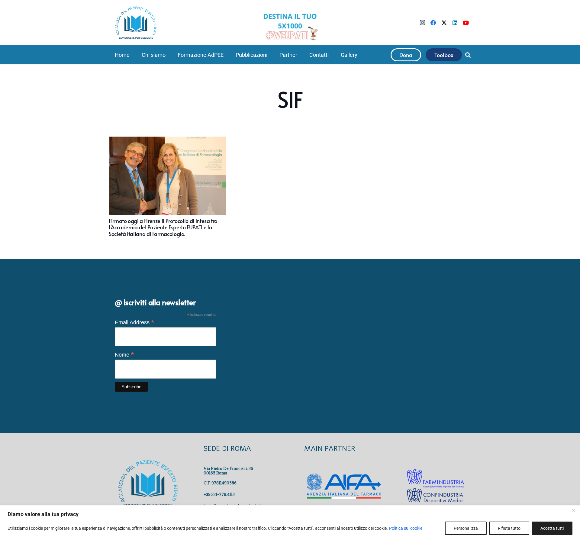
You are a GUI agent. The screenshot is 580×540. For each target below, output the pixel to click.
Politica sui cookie (405, 528)
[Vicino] (573, 510)
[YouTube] (465, 22)
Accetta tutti (552, 528)
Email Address (134, 322)
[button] (169, 54)
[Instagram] (422, 22)
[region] (290, 522)
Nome (124, 355)
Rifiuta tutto (509, 528)
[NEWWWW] (290, 26)
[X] (444, 22)
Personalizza (466, 528)
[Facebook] (433, 22)
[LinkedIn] (455, 22)
